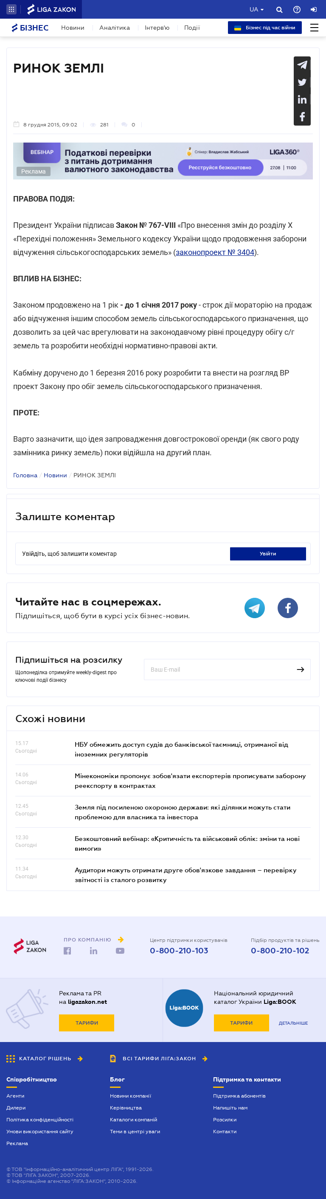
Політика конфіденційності (39, 1120)
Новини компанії (130, 1096)
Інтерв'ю (157, 27)
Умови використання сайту (39, 1132)
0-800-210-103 (179, 951)
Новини (72, 27)
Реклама (17, 1143)
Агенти (15, 1096)
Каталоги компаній (133, 1120)
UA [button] (254, 9)
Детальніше (293, 1023)
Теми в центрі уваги (135, 1132)
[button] (11, 9)
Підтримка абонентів (239, 1096)
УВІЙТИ (268, 554)
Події (192, 27)
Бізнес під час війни (269, 28)
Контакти (224, 1132)
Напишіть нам (230, 1108)
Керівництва (126, 1108)
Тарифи (87, 1023)
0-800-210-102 (280, 951)
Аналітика (114, 27)
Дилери (15, 1108)
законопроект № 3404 (215, 252)
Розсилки (224, 1120)
